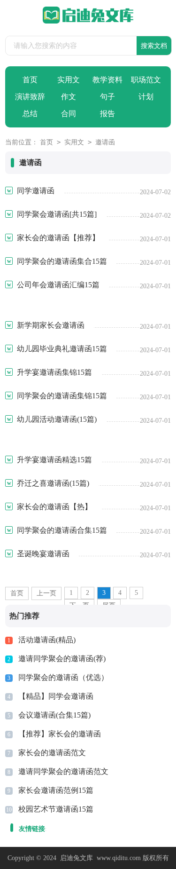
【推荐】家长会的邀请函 (59, 734)
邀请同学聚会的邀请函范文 (63, 771)
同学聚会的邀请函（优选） (63, 677)
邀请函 (105, 142)
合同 (68, 114)
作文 (68, 97)
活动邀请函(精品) (47, 640)
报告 (107, 114)
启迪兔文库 (76, 857)
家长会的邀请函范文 (52, 753)
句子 (107, 97)
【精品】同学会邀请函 (55, 696)
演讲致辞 (30, 97)
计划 (145, 97)
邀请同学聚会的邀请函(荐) (62, 659)
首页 (30, 80)
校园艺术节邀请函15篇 (55, 809)
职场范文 (146, 80)
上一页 (46, 593)
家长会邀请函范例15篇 (55, 790)
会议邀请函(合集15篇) (54, 715)
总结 (30, 114)
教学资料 (107, 80)
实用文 (68, 80)
